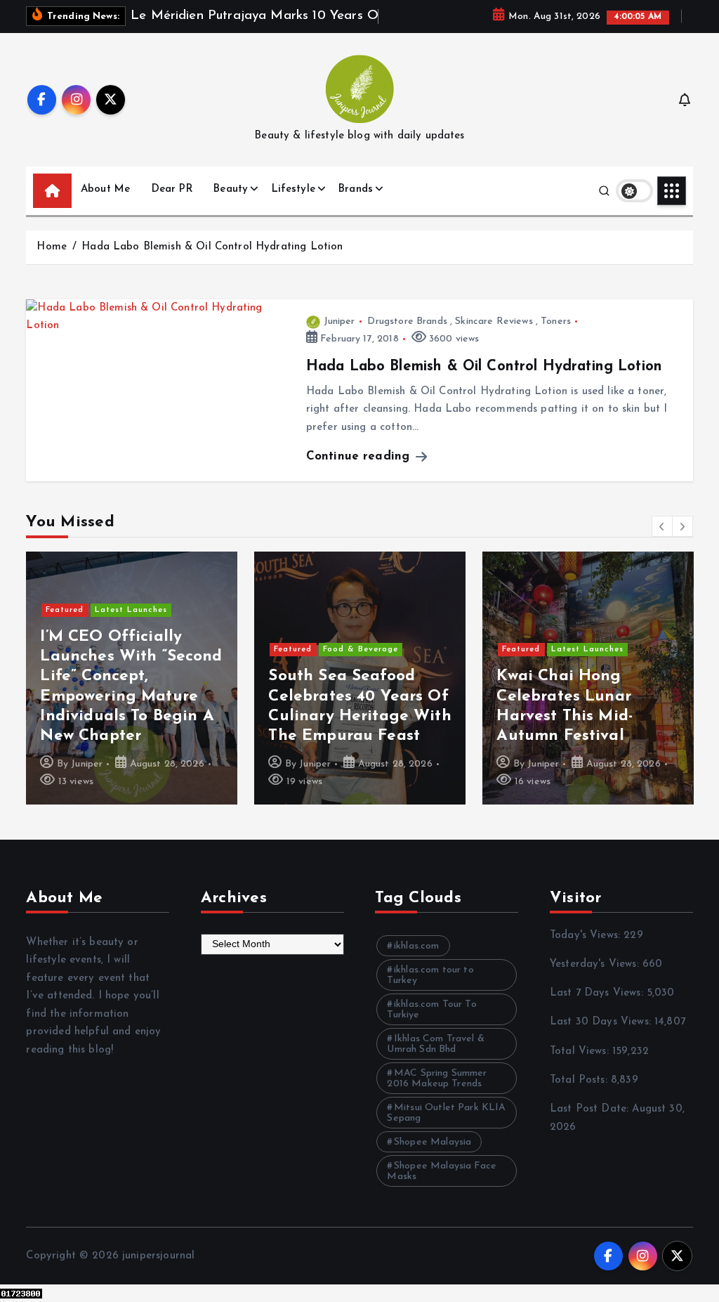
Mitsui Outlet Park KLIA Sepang (446, 1113)
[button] (662, 526)
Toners (556, 321)
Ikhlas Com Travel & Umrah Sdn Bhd (435, 1044)
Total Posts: (580, 1080)
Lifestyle (293, 189)
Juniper (339, 321)
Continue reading (360, 456)
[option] (131, 678)
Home (52, 247)
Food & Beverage (360, 649)
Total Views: (581, 1051)
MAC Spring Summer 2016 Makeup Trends (437, 1078)
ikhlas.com (417, 946)
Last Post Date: (591, 1109)
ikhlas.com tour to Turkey (430, 975)
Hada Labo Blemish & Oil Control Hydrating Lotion (212, 247)
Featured (65, 610)
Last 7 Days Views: (598, 993)
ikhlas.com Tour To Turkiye (431, 1009)
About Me (105, 189)
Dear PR (172, 189)
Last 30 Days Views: (602, 1022)
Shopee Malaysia (432, 1142)
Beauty (230, 189)
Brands (355, 189)
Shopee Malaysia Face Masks (441, 1171)
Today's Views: (587, 935)
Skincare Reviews (493, 321)
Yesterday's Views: (596, 964)
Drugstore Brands (407, 321)
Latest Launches (131, 610)
